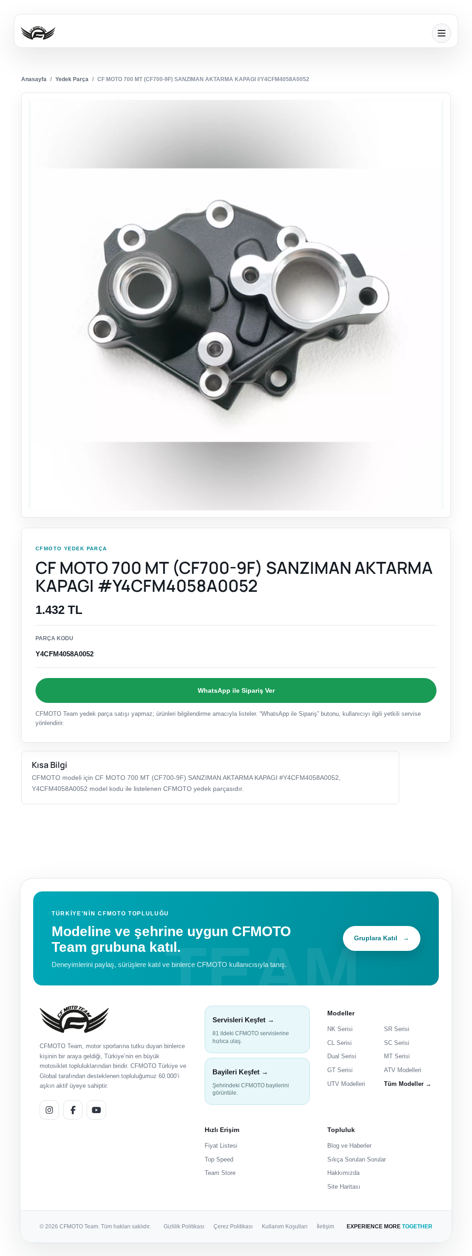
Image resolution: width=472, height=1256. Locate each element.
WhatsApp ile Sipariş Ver (236, 690)
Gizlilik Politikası (184, 1226)
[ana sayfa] (223, 33)
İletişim (325, 1226)
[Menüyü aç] (441, 33)
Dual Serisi (341, 1056)
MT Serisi (397, 1056)
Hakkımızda (343, 1172)
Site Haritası (343, 1186)
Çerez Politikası (233, 1226)
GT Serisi (340, 1070)
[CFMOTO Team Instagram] (49, 1110)
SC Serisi (396, 1042)
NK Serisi (340, 1029)
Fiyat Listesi (221, 1145)
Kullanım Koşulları (284, 1226)
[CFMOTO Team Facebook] (73, 1110)
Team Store (220, 1172)
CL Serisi (339, 1042)
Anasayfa (34, 79)
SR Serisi (396, 1029)
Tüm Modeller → (407, 1083)
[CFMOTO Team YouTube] (96, 1110)
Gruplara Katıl (381, 938)
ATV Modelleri (402, 1070)
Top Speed (219, 1159)
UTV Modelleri (346, 1083)
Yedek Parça (71, 79)
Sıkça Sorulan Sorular (356, 1159)
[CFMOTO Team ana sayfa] (74, 1019)
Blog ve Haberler (349, 1145)
